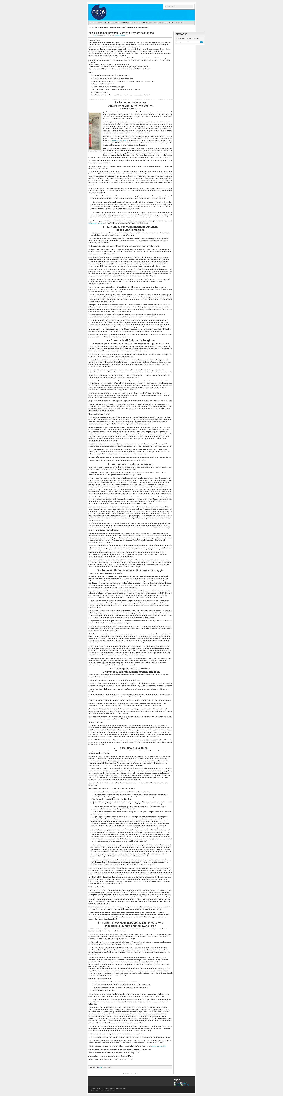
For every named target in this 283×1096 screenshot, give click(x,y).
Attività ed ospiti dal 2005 (99, 27)
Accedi (115, 1090)
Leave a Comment (120, 35)
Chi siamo (99, 22)
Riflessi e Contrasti (112, 22)
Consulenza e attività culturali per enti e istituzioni (128, 27)
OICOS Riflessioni (141, 12)
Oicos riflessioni (126, 22)
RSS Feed (109, 1090)
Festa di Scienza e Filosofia (164, 22)
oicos (95, 35)
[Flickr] (176, 1083)
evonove (103, 1090)
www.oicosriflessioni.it (95, 223)
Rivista (178, 22)
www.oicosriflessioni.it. (119, 140)
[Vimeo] (183, 1083)
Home (92, 22)
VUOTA (100, 1067)
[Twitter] (177, 1085)
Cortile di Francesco (144, 22)
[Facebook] (185, 1085)
